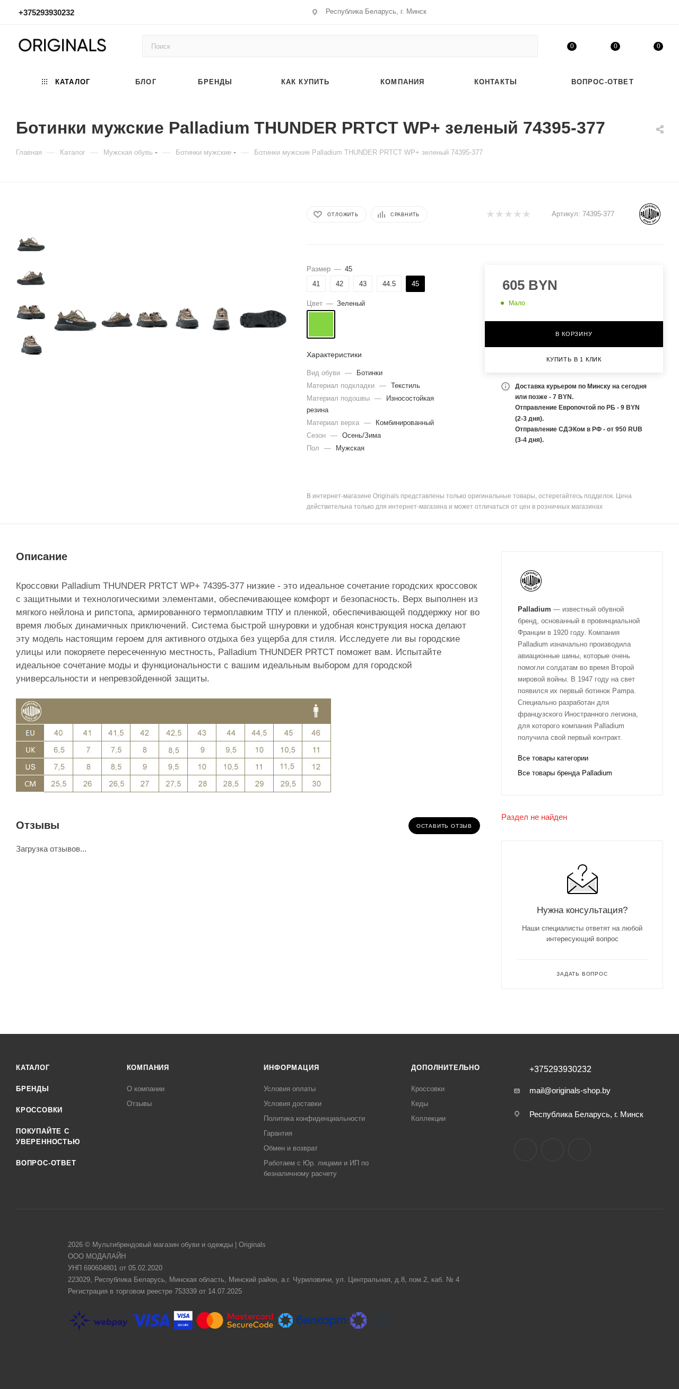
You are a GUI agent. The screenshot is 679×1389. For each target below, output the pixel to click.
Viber (579, 1149)
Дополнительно (445, 1068)
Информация (291, 1068)
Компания (148, 1068)
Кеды (419, 1104)
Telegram (552, 1149)
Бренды (32, 1089)
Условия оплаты (290, 1089)
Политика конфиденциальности (314, 1118)
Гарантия (278, 1133)
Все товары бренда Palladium (565, 773)
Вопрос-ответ (46, 1163)
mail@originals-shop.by (570, 1090)
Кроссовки (39, 1110)
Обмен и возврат (291, 1148)
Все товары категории (553, 758)
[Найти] (525, 46)
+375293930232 (46, 12)
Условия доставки (292, 1104)
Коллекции (428, 1118)
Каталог (33, 1068)
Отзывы (139, 1104)
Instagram (525, 1149)
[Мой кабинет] (658, 14)
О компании (145, 1089)
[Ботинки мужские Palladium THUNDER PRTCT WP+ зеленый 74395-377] (75, 319)
